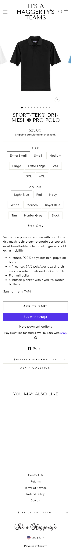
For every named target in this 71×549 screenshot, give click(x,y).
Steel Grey (35, 226)
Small (38, 155)
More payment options (35, 326)
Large (16, 166)
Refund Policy (35, 494)
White (15, 205)
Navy (53, 194)
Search (35, 500)
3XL (29, 176)
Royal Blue (52, 205)
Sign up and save (34, 512)
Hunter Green (34, 215)
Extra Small (18, 155)
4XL (42, 176)
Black (55, 215)
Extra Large (37, 166)
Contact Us (35, 475)
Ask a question (35, 367)
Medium (55, 155)
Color (35, 187)
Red (39, 194)
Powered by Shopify (35, 545)
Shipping (20, 134)
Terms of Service (35, 488)
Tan (14, 215)
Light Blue (21, 194)
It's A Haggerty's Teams (36, 11)
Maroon (32, 205)
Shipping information (35, 359)
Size (36, 148)
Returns (35, 481)
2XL (56, 166)
